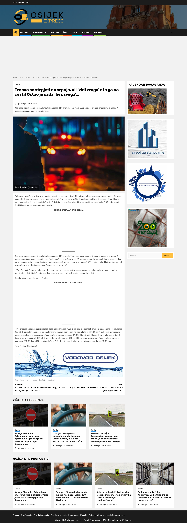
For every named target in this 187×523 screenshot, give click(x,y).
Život (66, 32)
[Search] (172, 32)
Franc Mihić (31, 448)
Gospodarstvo (39, 32)
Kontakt (83, 515)
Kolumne (98, 32)
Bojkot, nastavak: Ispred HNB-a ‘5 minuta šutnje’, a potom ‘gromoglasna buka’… (96, 387)
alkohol (22, 380)
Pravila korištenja (41, 515)
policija (43, 380)
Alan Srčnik (33, 104)
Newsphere (113, 520)
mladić (35, 380)
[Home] (15, 32)
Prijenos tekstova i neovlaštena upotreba (107, 515)
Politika (24, 32)
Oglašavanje (26, 515)
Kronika (86, 32)
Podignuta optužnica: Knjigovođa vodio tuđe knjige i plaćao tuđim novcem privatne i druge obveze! (154, 496)
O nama (16, 515)
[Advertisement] (93, 55)
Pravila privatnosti (59, 515)
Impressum (73, 515)
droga (29, 380)
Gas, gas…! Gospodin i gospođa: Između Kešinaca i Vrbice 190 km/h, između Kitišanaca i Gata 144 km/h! (67, 437)
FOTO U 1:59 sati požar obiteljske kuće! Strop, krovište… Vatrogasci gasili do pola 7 (40, 387)
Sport (75, 32)
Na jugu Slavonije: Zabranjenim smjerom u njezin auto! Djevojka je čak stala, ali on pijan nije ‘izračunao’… (29, 438)
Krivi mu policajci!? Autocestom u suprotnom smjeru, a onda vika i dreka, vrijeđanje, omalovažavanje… (106, 437)
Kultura (55, 32)
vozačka (50, 380)
